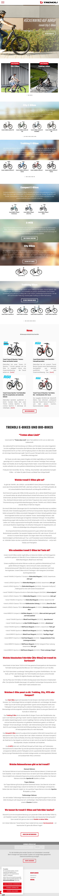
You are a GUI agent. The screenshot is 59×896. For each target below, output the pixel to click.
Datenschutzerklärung (8, 880)
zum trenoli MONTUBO (29, 238)
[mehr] (12, 372)
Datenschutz (33, 875)
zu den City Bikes (29, 262)
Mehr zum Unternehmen (29, 834)
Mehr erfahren (15, 89)
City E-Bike (11, 700)
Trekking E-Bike (11, 715)
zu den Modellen (49, 33)
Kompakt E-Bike (11, 733)
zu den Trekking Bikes (29, 300)
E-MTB (10, 746)
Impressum (33, 877)
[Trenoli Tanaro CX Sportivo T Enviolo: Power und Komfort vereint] (14, 349)
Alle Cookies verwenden (12, 884)
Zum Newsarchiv (29, 411)
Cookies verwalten (12, 887)
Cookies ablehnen (12, 891)
